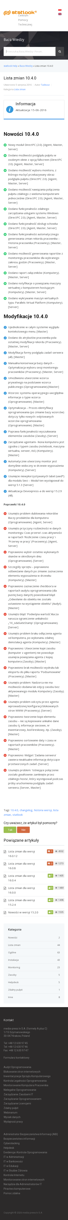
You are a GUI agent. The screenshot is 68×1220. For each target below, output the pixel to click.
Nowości (12, 937)
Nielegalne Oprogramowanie (20, 1089)
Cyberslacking (12, 1143)
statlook (18, 814)
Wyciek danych (12, 1117)
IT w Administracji (14, 1156)
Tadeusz (45, 84)
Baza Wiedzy (26, 65)
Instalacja (13, 959)
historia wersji (43, 810)
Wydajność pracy (13, 1121)
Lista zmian (20, 89)
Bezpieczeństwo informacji (19, 1138)
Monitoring (14, 967)
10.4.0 (14, 810)
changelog (26, 810)
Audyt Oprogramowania (17, 1067)
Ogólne (12, 952)
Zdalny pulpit (15, 989)
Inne (10, 997)
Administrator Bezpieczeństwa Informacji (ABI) (31, 1134)
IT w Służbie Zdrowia (15, 1170)
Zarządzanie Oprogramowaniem (22, 1098)
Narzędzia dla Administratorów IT (23, 1184)
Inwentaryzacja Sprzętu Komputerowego (27, 1076)
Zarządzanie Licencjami (17, 1103)
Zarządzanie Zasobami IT (18, 1094)
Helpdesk (13, 982)
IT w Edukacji (11, 1166)
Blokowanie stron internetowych (22, 1071)
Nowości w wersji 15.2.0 (23, 912)
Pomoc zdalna (12, 1193)
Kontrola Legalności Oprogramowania (25, 1080)
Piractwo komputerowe (17, 1188)
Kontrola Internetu (14, 1175)
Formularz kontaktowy (16, 1057)
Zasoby (12, 974)
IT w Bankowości (13, 1161)
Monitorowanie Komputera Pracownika (26, 1085)
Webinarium (10, 1112)
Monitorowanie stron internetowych (24, 1179)
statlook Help (10, 65)
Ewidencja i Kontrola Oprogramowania (25, 1152)
